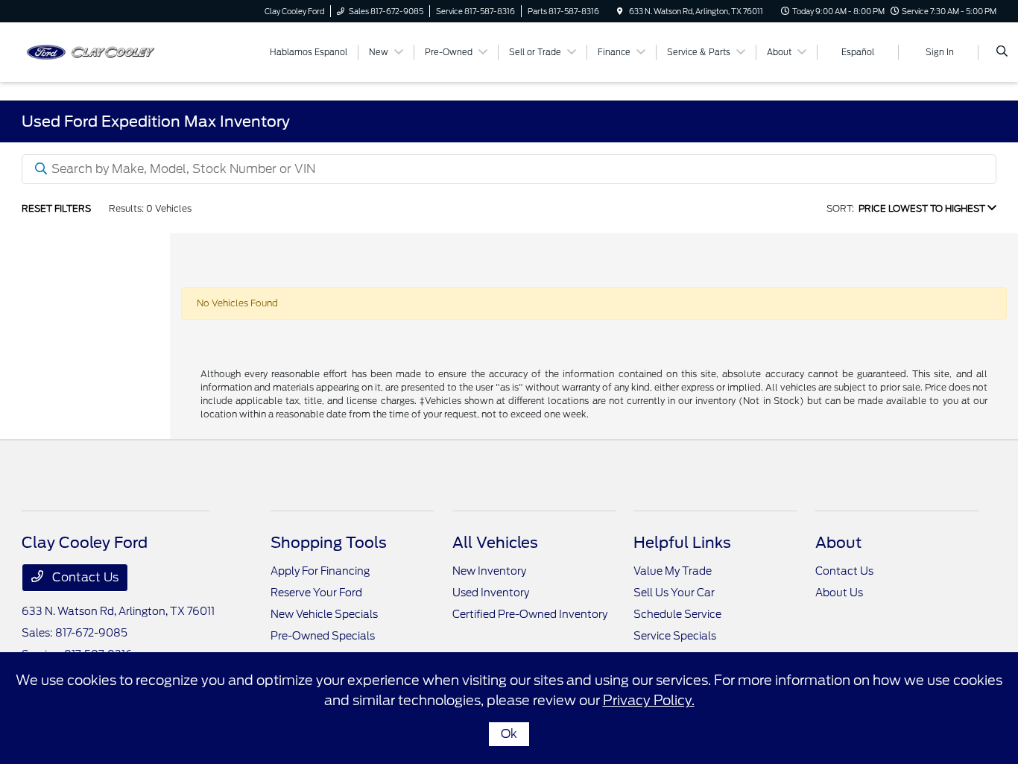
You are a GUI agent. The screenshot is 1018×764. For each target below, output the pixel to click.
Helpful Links (682, 543)
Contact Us (83, 577)
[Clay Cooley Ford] (89, 51)
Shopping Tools (329, 543)
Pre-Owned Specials (323, 636)
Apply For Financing (320, 571)
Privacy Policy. (649, 700)
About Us (839, 593)
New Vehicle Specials (324, 614)
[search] (1002, 52)
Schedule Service (677, 614)
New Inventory (489, 571)
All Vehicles (495, 543)
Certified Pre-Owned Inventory (529, 614)
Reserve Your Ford (316, 593)
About (838, 543)
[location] (620, 11)
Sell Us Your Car (674, 593)
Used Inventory (490, 593)
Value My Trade (672, 571)
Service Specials (674, 636)
